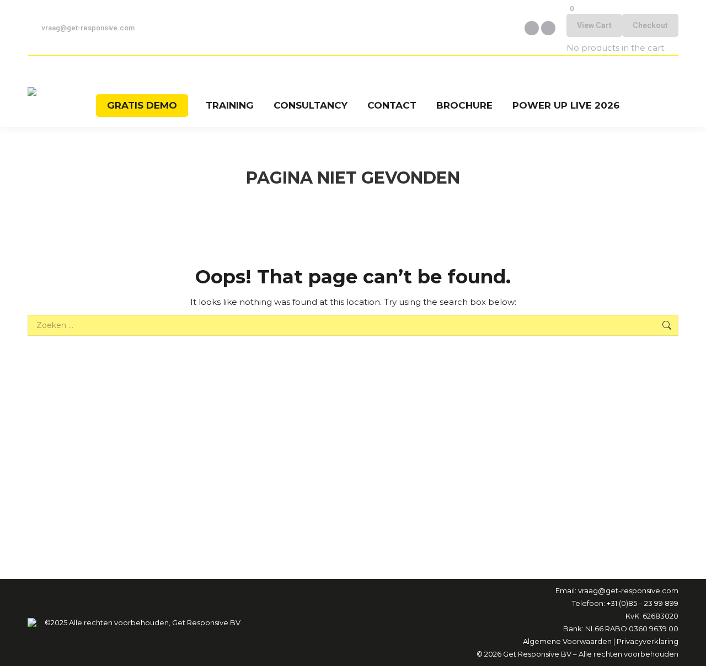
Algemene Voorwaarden (567, 641)
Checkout (650, 25)
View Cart (594, 25)
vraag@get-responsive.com (88, 28)
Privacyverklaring (647, 641)
